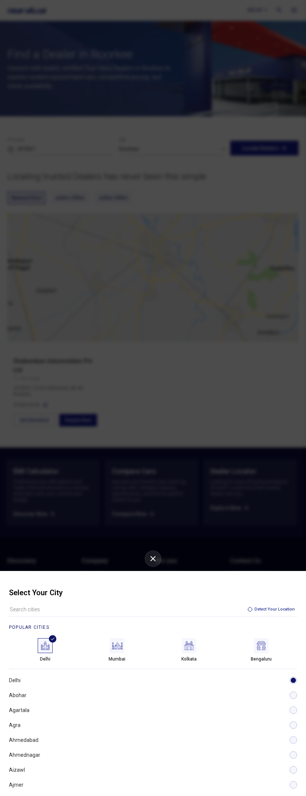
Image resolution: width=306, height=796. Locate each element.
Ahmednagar (24, 755)
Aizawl (17, 770)
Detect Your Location (275, 609)
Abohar (17, 695)
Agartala (19, 710)
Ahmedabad (23, 740)
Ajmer (16, 785)
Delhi (15, 680)
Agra (15, 725)
